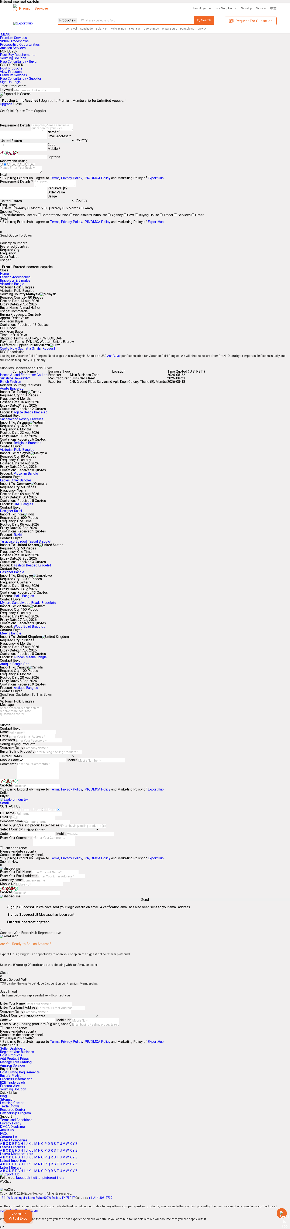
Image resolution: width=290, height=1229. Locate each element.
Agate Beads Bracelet (30, 412)
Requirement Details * (16, 181)
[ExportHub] (9, 1174)
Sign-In (261, 8)
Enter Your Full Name (15, 872)
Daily (7, 208)
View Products (11, 72)
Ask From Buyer (11, 321)
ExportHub (156, 178)
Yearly (88, 208)
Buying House (149, 215)
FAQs (4, 1133)
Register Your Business (17, 1052)
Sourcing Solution (13, 1089)
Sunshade (86, 28)
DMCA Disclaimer (13, 1127)
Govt (130, 215)
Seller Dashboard (12, 1048)
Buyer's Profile (10, 1076)
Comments (8, 764)
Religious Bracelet (27, 443)
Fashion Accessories (15, 277)
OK (2, 1227)
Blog (3, 1096)
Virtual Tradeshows (14, 41)
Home (4, 274)
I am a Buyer (31, 810)
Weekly (20, 208)
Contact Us (8, 1137)
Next (3, 174)
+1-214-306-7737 (100, 1197)
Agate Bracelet (11, 388)
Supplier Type (10, 212)
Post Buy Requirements (17, 55)
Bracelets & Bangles (15, 280)
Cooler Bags (151, 28)
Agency (117, 215)
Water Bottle (169, 28)
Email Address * (59, 136)
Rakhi (18, 535)
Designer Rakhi (11, 511)
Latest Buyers (10, 1167)
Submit (5, 725)
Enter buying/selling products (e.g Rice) (29, 825)
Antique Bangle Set (14, 664)
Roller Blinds (118, 28)
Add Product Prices (15, 1059)
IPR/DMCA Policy (97, 178)
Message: (7, 705)
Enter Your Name (12, 1003)
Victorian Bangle (12, 284)
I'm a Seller (25, 1038)
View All (202, 28)
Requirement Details (15, 125)
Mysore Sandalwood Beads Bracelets (28, 603)
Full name (7, 813)
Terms (54, 178)
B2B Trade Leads (13, 1082)
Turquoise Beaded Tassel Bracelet (26, 541)
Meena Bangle (10, 633)
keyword (6, 90)
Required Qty (57, 188)
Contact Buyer (11, 416)
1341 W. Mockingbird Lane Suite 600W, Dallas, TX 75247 (37, 1197)
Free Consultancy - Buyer (19, 62)
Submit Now (9, 861)
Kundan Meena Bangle (30, 657)
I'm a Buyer (8, 1038)
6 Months (73, 208)
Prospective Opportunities (20, 45)
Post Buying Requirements (20, 1072)
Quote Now (9, 348)
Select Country (11, 829)
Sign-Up (246, 8)
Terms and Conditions (16, 1120)
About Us (7, 1130)
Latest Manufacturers (16, 1154)
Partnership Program (15, 1113)
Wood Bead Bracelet (29, 626)
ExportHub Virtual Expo (18, 1216)
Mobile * (54, 149)
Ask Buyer (114, 356)
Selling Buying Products (17, 744)
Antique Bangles (26, 688)
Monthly (37, 208)
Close (17, 104)
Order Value (56, 192)
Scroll (4, 803)
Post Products (11, 68)
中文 (273, 8)
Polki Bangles (24, 596)
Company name (11, 821)
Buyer (4, 796)
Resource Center (12, 1110)
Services (184, 215)
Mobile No (7, 884)
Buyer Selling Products (17, 751)
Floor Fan (135, 28)
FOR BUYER (8, 51)
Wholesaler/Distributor (90, 215)
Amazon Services (13, 48)
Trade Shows (10, 1106)
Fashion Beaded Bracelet (32, 565)
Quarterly (54, 208)
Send (4, 218)
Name (4, 732)
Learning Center (12, 1103)
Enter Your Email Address (18, 876)
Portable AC (187, 28)
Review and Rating (13, 161)
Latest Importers (13, 1161)
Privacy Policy (71, 178)
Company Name (11, 747)
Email (4, 736)
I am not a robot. (16, 848)
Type (4, 85)
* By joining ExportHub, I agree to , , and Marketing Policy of (82, 1042)
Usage (52, 196)
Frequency (8, 205)
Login (17, 82)
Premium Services (13, 38)
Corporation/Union (55, 215)
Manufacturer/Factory (20, 215)
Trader (168, 215)
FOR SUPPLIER (11, 65)
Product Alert (10, 1086)
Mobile (72, 760)
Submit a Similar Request (36, 348)
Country (81, 140)
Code (51, 145)
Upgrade (6, 104)
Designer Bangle (12, 572)
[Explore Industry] (14, 800)
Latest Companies (13, 1140)
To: (2, 698)
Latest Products (12, 1147)
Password (7, 740)
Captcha (54, 157)
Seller (4, 793)
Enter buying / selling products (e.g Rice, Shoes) (35, 1024)
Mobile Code (9, 760)
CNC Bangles (23, 504)
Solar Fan (101, 28)
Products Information (16, 1079)
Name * (53, 132)
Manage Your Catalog (16, 1062)
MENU (5, 34)
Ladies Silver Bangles (16, 480)
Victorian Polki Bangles (17, 450)
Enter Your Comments (16, 838)
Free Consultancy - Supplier (20, 79)
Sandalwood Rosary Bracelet (21, 419)
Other (199, 215)
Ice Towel (71, 28)
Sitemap (6, 1099)
